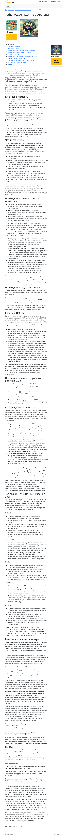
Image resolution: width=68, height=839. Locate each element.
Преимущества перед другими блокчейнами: (22, 56)
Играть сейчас (11, 37)
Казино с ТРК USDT (14, 54)
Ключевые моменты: (14, 47)
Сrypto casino (9, 10)
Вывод (10, 64)
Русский (44, 1)
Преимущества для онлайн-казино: (19, 52)
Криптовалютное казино (23, 10)
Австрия (57, 1)
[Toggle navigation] (8, 6)
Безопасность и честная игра (17, 62)
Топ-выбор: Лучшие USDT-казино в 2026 (21, 60)
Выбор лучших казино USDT (17, 58)
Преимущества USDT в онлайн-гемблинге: (21, 50)
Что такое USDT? (13, 49)
